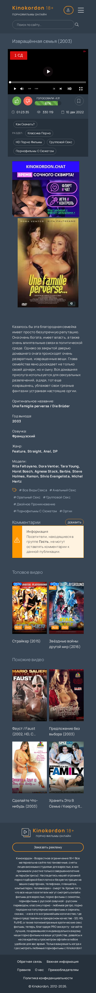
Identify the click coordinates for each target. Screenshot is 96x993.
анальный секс (64, 490)
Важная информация (63, 961)
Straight (34, 451)
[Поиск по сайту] (77, 24)
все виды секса (35, 490)
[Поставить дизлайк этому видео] (27, 101)
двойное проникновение (36, 504)
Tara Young (70, 466)
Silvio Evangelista (55, 476)
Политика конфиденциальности (48, 978)
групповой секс (58, 497)
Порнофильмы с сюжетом (35, 151)
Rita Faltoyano (24, 466)
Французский (23, 436)
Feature (18, 451)
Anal (47, 451)
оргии (67, 511)
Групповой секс (60, 142)
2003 (16, 421)
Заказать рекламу (48, 847)
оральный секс (28, 497)
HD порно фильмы (29, 142)
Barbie (65, 471)
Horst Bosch (22, 471)
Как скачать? (25, 124)
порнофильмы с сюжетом (37, 511)
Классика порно (39, 133)
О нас (39, 970)
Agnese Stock (46, 471)
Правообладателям (63, 970)
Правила (24, 970)
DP (55, 451)
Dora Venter (48, 466)
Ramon (32, 476)
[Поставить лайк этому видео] (16, 101)
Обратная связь (29, 961)
